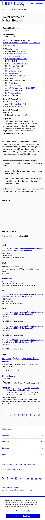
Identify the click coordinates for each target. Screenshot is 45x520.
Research (5, 435)
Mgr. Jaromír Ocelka (12, 68)
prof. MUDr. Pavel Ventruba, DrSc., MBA (20, 88)
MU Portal (31, 464)
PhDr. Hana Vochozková (14, 90)
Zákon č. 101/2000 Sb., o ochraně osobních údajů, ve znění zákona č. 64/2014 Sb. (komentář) (22, 250)
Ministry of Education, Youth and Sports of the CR (21, 43)
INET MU (23, 464)
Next (39, 409)
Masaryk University (13, 487)
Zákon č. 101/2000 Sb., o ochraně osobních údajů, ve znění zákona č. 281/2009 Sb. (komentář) (22, 327)
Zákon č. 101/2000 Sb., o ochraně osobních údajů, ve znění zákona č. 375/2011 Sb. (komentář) (22, 295)
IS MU (16, 464)
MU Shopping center (8, 469)
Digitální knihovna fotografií (12, 266)
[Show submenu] (40, 429)
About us (5, 442)
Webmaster (5, 490)
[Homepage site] (13, 3)
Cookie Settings (22, 506)
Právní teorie (7, 279)
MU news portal (7, 464)
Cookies (29, 490)
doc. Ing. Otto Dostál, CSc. (15, 56)
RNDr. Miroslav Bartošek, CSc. (16, 54)
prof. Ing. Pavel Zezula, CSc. (15, 106)
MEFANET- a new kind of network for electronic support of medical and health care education (20, 389)
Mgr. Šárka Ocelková (13, 71)
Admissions (6, 429)
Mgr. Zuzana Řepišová (13, 85)
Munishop (20, 469)
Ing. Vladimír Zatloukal (13, 93)
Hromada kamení (8, 376)
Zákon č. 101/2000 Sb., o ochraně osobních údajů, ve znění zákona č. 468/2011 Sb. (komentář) (22, 341)
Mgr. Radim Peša (11, 73)
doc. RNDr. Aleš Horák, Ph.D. (16, 104)
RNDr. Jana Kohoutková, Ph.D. (16, 64)
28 (39, 415)
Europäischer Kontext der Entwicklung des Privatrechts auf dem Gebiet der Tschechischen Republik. (20, 360)
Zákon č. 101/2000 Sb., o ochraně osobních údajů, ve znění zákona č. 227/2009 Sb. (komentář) (22, 313)
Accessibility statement (17, 490)
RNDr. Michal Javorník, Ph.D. (16, 59)
